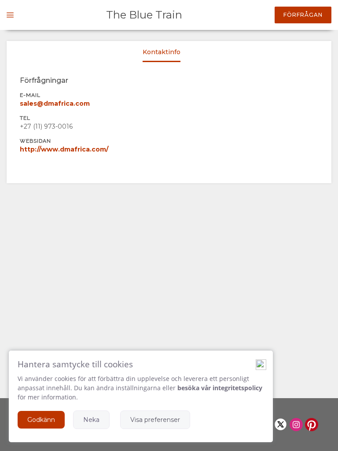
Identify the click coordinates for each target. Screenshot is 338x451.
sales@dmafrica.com (55, 103)
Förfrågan (303, 14)
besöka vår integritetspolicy (219, 388)
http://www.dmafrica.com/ (64, 149)
